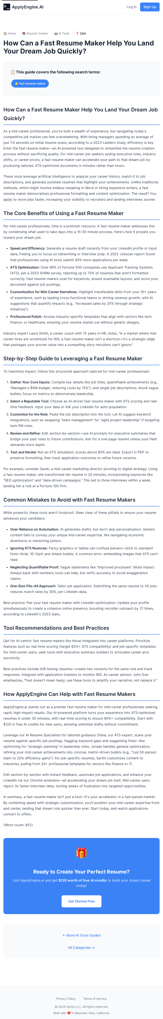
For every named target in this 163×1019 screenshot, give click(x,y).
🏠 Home (9, 33)
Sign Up (149, 7)
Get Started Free (81, 901)
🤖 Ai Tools (61, 33)
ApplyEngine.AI (28, 7)
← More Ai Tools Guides (81, 935)
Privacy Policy (66, 998)
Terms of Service (95, 998)
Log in (132, 7)
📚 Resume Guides (35, 33)
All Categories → (81, 947)
